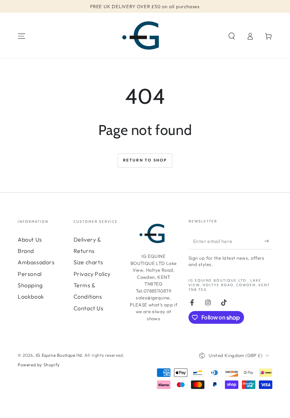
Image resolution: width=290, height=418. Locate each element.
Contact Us (89, 308)
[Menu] (21, 36)
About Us (30, 239)
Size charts (88, 262)
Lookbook (31, 296)
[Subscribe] (268, 241)
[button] (231, 36)
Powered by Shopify (39, 364)
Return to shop (145, 160)
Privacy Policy (92, 273)
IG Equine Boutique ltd (59, 355)
